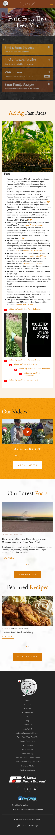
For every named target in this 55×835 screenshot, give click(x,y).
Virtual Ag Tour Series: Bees (25, 364)
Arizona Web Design (29, 826)
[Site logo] (27, 688)
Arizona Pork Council (24, 305)
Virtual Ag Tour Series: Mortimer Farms (25, 360)
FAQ (27, 717)
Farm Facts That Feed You (27, 737)
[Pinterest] (33, 4)
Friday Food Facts (27, 741)
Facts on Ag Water (27, 770)
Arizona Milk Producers (32, 251)
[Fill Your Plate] (5, 4)
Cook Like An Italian (20, 805)
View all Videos (27, 465)
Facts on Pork (27, 749)
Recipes (27, 708)
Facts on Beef (27, 745)
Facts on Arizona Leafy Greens (27, 758)
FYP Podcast (27, 712)
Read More (8, 558)
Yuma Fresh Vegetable (34, 225)
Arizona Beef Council (38, 256)
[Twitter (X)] (27, 4)
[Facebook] (22, 4)
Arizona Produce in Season (27, 733)
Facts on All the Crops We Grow (27, 762)
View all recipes (27, 657)
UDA (48, 202)
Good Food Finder (35, 809)
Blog (27, 721)
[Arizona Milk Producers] (27, 798)
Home (27, 700)
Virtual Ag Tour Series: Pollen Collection (25, 309)
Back (47, 170)
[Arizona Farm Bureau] (27, 779)
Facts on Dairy (27, 753)
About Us (27, 704)
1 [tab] (15, 455)
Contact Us (27, 725)
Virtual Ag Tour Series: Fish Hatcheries (34, 369)
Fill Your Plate (34, 819)
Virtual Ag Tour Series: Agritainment (23, 380)
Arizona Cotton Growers (32, 264)
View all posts (28, 574)
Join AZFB (27, 729)
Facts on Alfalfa (27, 766)
